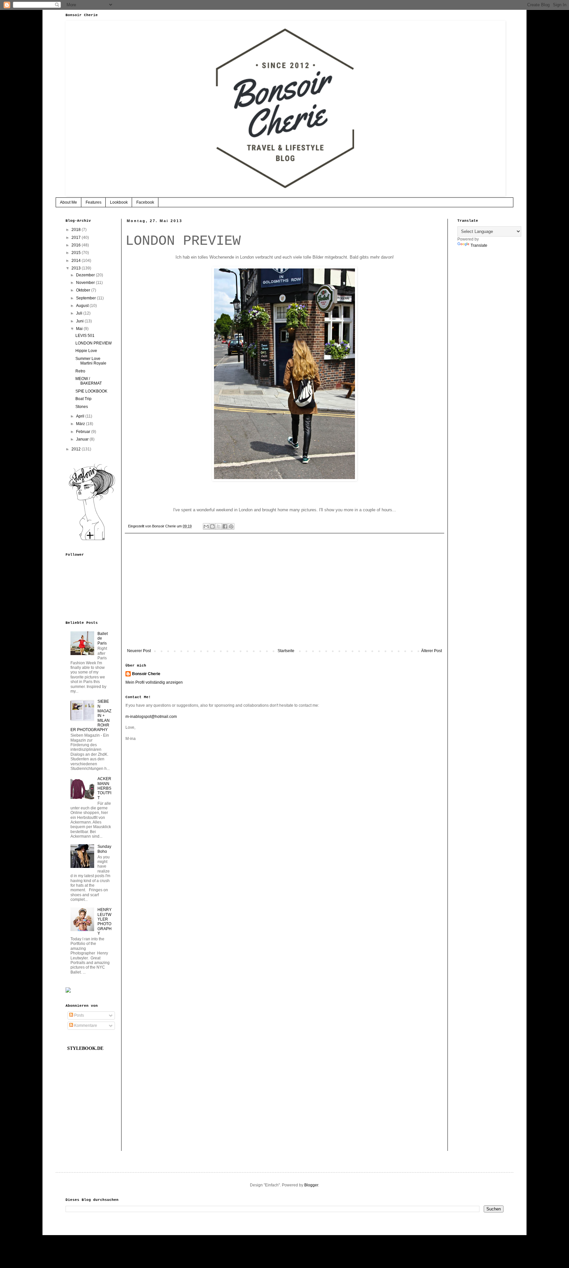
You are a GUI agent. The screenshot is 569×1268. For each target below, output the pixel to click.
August (83, 305)
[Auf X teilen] (218, 526)
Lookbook (119, 202)
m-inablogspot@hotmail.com (151, 716)
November (86, 282)
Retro (80, 371)
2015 (76, 252)
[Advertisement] (284, 594)
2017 (76, 237)
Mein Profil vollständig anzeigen (154, 682)
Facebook (145, 202)
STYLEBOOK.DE (85, 1048)
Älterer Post (431, 650)
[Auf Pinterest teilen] (231, 526)
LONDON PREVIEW (93, 343)
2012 (76, 449)
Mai (80, 328)
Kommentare (85, 1025)
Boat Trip (83, 398)
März (81, 423)
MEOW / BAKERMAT (88, 381)
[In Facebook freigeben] (225, 526)
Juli (79, 313)
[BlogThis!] (212, 526)
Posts (78, 1015)
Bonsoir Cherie (146, 674)
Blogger (311, 1185)
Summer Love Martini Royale (90, 361)
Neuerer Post (139, 650)
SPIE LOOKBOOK (91, 391)
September (86, 298)
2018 (76, 229)
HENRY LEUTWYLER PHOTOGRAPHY (104, 921)
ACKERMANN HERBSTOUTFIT (104, 788)
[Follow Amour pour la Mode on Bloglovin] (92, 540)
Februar (83, 431)
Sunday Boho (104, 848)
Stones (81, 406)
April (80, 416)
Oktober (83, 290)
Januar (83, 439)
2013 (76, 268)
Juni (80, 321)
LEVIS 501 (85, 335)
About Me (68, 202)
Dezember (86, 275)
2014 (76, 260)
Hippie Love (86, 350)
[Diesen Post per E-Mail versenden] (206, 526)
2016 (76, 245)
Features (93, 202)
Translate (479, 245)
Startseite (286, 650)
